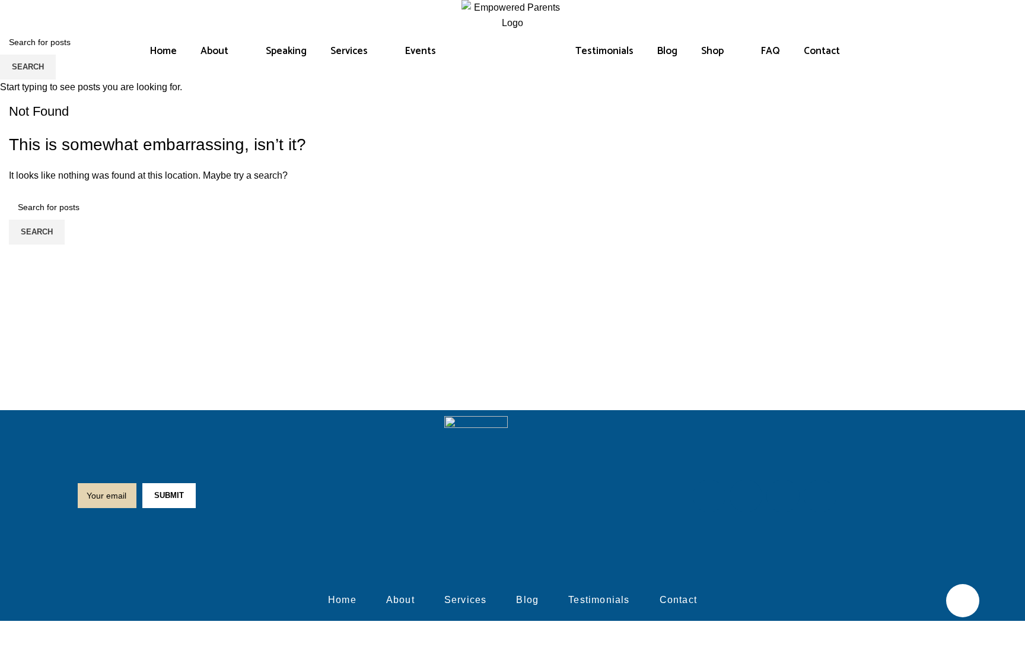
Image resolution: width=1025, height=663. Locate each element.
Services (349, 51)
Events (420, 51)
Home (163, 51)
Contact (822, 51)
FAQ (770, 51)
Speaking (286, 51)
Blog (667, 51)
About (214, 51)
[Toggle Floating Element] (962, 600)
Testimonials (604, 51)
